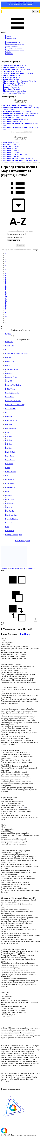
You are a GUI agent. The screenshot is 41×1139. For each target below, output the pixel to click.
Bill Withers (9, 503)
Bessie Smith (9, 531)
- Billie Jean (13, 67)
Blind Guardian (10, 472)
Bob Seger (9, 424)
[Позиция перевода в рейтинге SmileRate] (2, 624)
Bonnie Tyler (9, 361)
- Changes (10, 148)
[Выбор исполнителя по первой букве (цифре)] (17, 229)
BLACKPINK (10, 409)
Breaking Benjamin (12, 393)
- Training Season (13, 85)
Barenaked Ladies (11, 519)
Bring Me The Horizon (13, 385)
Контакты (9, 54)
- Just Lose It (11, 87)
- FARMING (11, 117)
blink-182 (8, 381)
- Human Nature (15, 91)
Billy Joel (8, 436)
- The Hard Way (16, 69)
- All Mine (20, 160)
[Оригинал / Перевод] (17, 621)
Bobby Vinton (10, 389)
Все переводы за (21, 132)
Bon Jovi (8, 357)
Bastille (7, 468)
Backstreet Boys (11, 377)
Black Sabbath (10, 452)
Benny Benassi (10, 428)
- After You (11, 146)
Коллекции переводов (13, 48)
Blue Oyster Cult (11, 515)
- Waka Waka (18, 73)
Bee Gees (8, 495)
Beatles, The (9, 346)
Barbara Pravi (10, 487)
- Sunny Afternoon (18, 158)
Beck (7, 491)
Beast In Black (10, 499)
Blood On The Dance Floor (14, 405)
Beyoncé (8, 365)
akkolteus (24, 634)
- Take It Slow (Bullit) (20, 113)
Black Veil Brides (11, 420)
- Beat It (12, 75)
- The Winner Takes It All (14, 93)
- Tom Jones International (16, 119)
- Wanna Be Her (10, 143)
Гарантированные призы (14, 44)
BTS (7, 349)
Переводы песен (15, 568)
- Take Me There (11, 77)
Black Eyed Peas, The (13, 401)
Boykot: (8, 334)
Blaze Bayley (10, 456)
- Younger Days (12, 121)
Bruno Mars (9, 397)
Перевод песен (10, 38)
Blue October (10, 511)
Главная (8, 36)
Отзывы (8, 52)
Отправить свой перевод (14, 50)
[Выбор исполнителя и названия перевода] (17, 195)
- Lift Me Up (11, 152)
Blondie (8, 432)
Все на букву (22, 541)
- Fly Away (11, 150)
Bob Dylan (9, 444)
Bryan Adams (10, 460)
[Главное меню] (17, 30)
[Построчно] (17, 604)
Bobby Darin (9, 416)
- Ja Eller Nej (17, 111)
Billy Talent (9, 440)
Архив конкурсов (11, 46)
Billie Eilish (9, 342)
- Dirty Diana (14, 83)
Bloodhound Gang (11, 369)
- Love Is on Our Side (15, 154)
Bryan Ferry (9, 483)
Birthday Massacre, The (13, 535)
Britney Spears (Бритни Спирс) (16, 353)
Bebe (7, 527)
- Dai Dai (14, 65)
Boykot (30, 568)
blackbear (8, 507)
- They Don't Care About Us (19, 81)
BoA (7, 413)
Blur (6, 476)
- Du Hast (11, 79)
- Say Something (19, 115)
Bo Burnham (9, 479)
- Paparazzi (11, 89)
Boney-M (8, 373)
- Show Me (11, 156)
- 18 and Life (11, 144)
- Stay (17, 106)
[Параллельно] (17, 587)
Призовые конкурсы (12, 42)
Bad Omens (9, 464)
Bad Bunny (9, 448)
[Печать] (35, 621)
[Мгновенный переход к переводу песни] (17, 212)
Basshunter (9, 523)
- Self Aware (12, 71)
